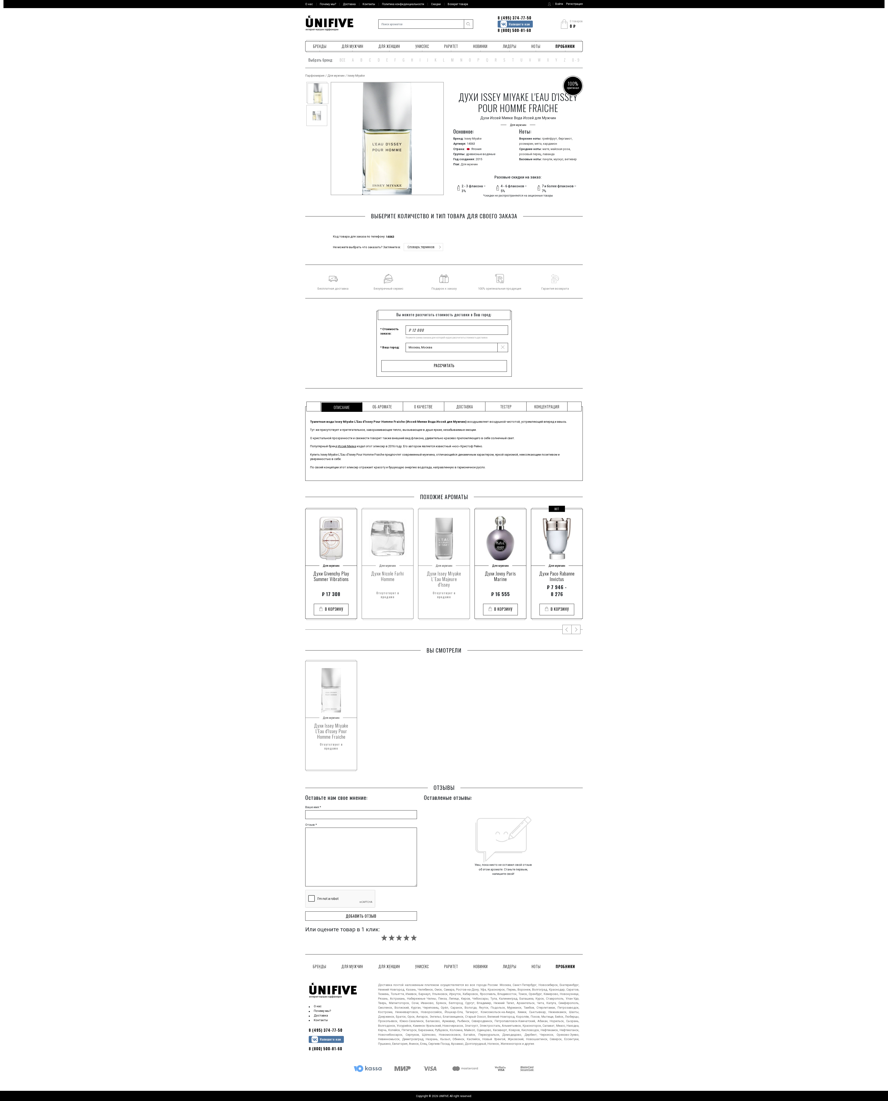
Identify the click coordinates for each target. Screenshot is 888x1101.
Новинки (480, 46)
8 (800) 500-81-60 (514, 30)
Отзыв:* (311, 824)
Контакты (321, 1020)
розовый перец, (531, 154)
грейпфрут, (550, 138)
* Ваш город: (390, 347)
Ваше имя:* (313, 807)
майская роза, (561, 149)
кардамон (550, 143)
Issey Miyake (356, 75)
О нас (317, 1006)
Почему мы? (322, 1011)
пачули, (548, 159)
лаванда (549, 154)
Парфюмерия (314, 75)
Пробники (565, 46)
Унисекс (422, 46)
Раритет (451, 46)
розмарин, (527, 143)
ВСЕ (342, 60)
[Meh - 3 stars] (399, 938)
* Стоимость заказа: (389, 331)
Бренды (320, 46)
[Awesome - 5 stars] (414, 938)
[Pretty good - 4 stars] (406, 938)
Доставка (321, 1015)
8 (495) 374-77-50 (514, 18)
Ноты (535, 46)
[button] (423, 247)
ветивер (571, 159)
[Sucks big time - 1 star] (384, 938)
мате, (547, 149)
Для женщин (389, 46)
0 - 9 (576, 60)
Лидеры (509, 46)
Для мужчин (352, 46)
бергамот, (565, 138)
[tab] (341, 406)
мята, (539, 143)
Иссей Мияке (347, 446)
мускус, (559, 159)
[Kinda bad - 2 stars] (391, 938)
